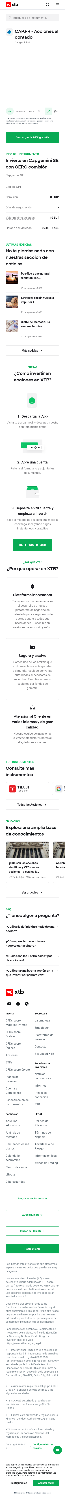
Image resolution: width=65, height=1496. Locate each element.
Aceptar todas (46, 1483)
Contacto (40, 1046)
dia (10, 111)
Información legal (46, 1155)
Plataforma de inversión (44, 1037)
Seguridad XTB (44, 1053)
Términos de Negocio (43, 1134)
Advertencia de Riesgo (44, 1146)
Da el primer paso (32, 545)
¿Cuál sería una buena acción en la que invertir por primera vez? (29, 972)
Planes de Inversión (12, 1079)
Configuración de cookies (43, 1446)
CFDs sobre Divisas (13, 1034)
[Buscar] (47, 4)
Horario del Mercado (19, 228)
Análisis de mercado (13, 1134)
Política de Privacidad (42, 1123)
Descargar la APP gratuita (32, 137)
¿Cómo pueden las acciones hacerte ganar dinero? (25, 943)
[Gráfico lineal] (48, 111)
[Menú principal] (57, 4)
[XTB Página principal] (10, 4)
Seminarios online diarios (17, 1146)
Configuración (18, 1483)
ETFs (9, 1062)
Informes (40, 1085)
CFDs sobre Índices (13, 1046)
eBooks (10, 1174)
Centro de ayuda (16, 1167)
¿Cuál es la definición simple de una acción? (30, 929)
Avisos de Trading (46, 1163)
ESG (37, 1104)
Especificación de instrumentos (17, 1102)
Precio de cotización (41, 1095)
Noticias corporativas (43, 1076)
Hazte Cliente (33, 1249)
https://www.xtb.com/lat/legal (23, 1343)
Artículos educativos (13, 1123)
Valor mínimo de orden (20, 217)
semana (20, 111)
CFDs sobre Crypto (18, 1069)
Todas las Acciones (30, 804)
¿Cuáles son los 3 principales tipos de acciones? (29, 958)
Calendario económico (13, 1158)
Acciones (12, 1055)
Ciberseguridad (15, 1181)
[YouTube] (9, 1003)
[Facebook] (18, 1003)
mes (31, 111)
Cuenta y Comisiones (13, 1090)
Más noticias (30, 350)
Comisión (12, 197)
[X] (26, 1003)
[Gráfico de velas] (55, 111)
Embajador (42, 1027)
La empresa (42, 1020)
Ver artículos (30, 892)
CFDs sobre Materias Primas (16, 1022)
